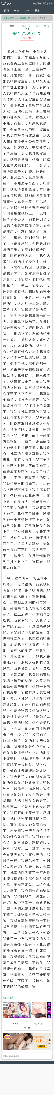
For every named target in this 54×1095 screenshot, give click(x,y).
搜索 (37, 10)
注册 (50, 3)
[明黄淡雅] (21, 26)
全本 (27, 10)
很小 (38, 25)
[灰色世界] (24, 26)
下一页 (27, 1028)
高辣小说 (14, 18)
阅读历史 (37, 3)
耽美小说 (6, 3)
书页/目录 (38, 1023)
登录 (45, 3)
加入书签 (27, 38)
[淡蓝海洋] (18, 26)
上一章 (15, 1023)
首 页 (6, 10)
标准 (44, 25)
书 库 (16, 10)
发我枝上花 (25, 18)
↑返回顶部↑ (9, 997)
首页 (5, 18)
